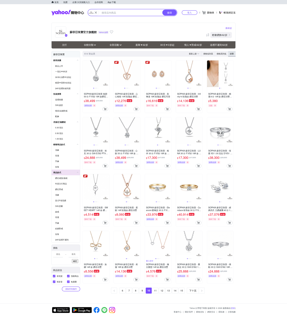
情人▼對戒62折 (193, 45)
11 (155, 290)
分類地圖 (232, 311)
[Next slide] (107, 73)
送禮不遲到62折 (219, 45)
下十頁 (192, 290)
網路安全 (211, 311)
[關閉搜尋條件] (96, 12)
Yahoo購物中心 (67, 12)
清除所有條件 (71, 288)
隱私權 (221, 311)
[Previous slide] (85, 73)
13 (168, 290)
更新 (233, 308)
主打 (64, 45)
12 (162, 290)
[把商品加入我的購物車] (105, 109)
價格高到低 (221, 53)
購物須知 (200, 311)
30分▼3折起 (167, 45)
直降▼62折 (141, 45)
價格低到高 (208, 53)
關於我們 (189, 311)
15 (181, 290)
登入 (189, 12)
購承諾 (229, 27)
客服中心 (177, 311)
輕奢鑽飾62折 (219, 35)
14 (175, 290)
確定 (75, 261)
